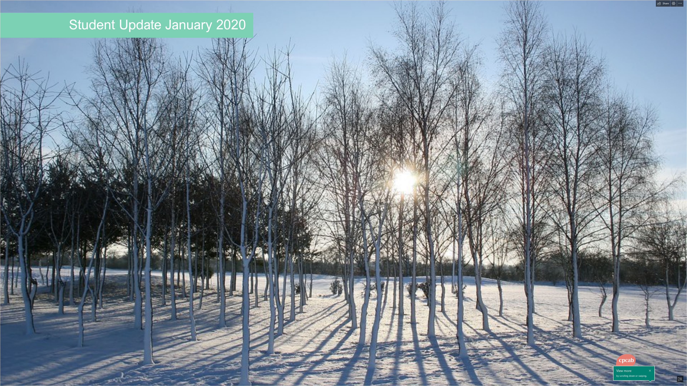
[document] (343, 193)
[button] (663, 3)
